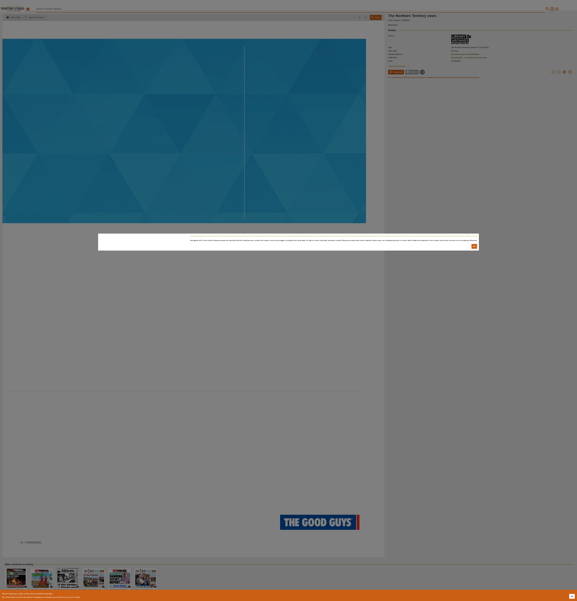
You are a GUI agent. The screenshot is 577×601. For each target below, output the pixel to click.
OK (474, 246)
